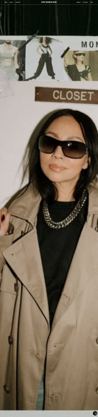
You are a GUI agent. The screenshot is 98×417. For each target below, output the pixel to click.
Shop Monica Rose (49, 2)
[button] (78, 2)
